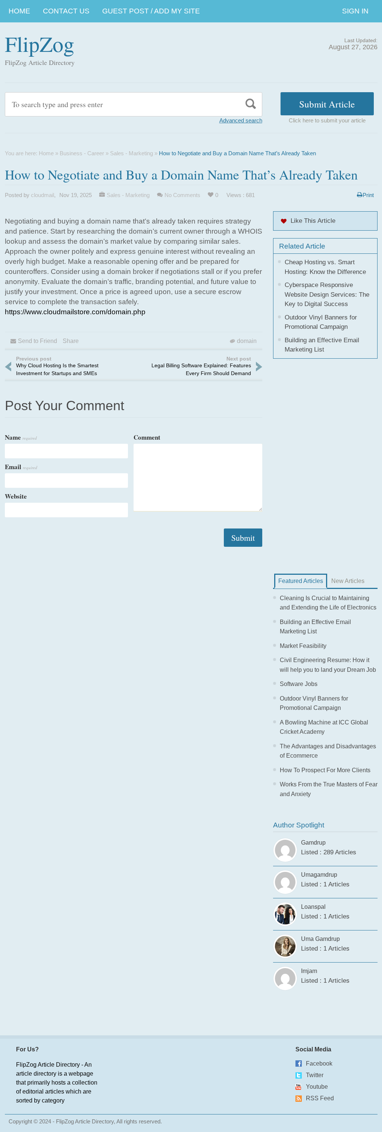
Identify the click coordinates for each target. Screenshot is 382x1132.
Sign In (355, 11)
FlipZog (39, 43)
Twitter (314, 1075)
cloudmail (42, 195)
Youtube (317, 1086)
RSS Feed (320, 1098)
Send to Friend (37, 341)
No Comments (182, 195)
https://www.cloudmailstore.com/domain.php (75, 312)
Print (368, 195)
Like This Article (313, 220)
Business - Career (82, 153)
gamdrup (313, 842)
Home (19, 11)
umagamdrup (319, 874)
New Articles (347, 581)
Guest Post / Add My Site (151, 11)
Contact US (66, 11)
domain (247, 341)
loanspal (313, 907)
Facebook (319, 1063)
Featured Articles (300, 581)
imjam (309, 971)
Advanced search (240, 120)
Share (71, 341)
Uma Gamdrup (320, 939)
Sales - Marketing (131, 153)
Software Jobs (298, 684)
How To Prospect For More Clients (325, 770)
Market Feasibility (303, 646)
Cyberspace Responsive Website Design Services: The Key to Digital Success (327, 294)
